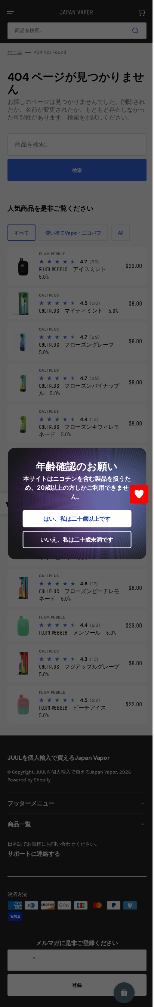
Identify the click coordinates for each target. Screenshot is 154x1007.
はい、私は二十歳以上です (74, 518)
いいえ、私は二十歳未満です (74, 539)
